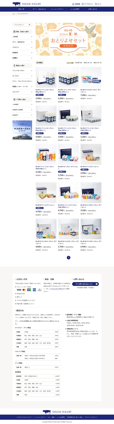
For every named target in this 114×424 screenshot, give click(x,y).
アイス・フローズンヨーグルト (21, 81)
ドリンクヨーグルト (18, 70)
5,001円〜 (15, 115)
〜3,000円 (15, 104)
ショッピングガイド (57, 9)
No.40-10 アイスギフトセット (45, 205)
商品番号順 (78, 62)
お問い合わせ (92, 9)
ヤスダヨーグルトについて (24, 417)
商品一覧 (21, 9)
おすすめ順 (70, 62)
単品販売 (15, 52)
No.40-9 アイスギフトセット (90, 166)
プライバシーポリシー (91, 417)
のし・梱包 (51, 417)
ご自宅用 (15, 36)
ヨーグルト (15, 76)
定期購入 (15, 58)
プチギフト (15, 47)
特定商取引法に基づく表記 (74, 417)
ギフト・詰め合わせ (39, 9)
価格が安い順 (88, 62)
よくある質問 (74, 9)
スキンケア (15, 92)
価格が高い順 (98, 62)
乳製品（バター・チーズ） (20, 86)
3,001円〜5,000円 (17, 109)
